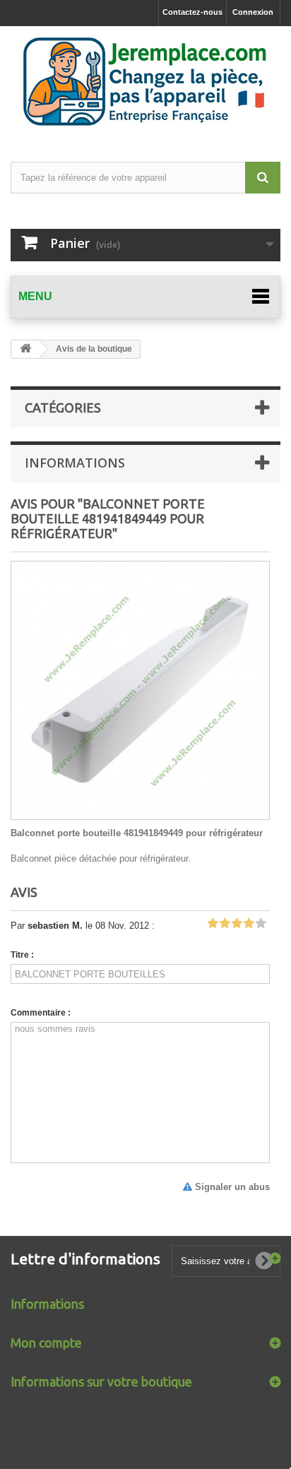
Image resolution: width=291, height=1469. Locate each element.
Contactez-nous (192, 12)
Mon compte (46, 1343)
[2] (224, 923)
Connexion (252, 12)
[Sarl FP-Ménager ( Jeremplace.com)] (145, 81)
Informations (75, 462)
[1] (212, 923)
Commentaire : (41, 1013)
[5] (260, 923)
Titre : (22, 955)
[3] (236, 923)
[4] (248, 923)
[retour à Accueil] (25, 349)
